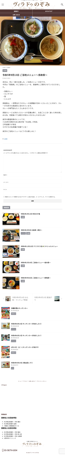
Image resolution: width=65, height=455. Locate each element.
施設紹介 (16, 11)
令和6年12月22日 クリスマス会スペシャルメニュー (39, 246)
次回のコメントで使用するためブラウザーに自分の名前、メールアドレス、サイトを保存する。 (30, 197)
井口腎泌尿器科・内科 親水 (12, 422)
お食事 (5, 139)
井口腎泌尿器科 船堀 (10, 424)
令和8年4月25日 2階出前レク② (22, 363)
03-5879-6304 (10, 450)
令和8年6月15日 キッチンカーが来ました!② (26, 324)
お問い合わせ (16, 15)
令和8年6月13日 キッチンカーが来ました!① (26, 335)
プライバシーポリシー (42, 381)
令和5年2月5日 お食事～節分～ (31, 230)
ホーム (19, 381)
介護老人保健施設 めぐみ (11, 426)
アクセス (25, 381)
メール (5, 182)
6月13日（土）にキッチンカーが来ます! (25, 347)
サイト (5, 189)
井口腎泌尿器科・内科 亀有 (12, 432)
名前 (5, 175)
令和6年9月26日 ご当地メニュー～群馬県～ (36, 278)
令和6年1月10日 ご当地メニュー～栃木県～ (36, 262)
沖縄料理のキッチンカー (19, 308)
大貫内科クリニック (10, 438)
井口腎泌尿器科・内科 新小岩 (13, 434)
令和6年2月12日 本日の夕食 (30, 214)
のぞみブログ (48, 11)
